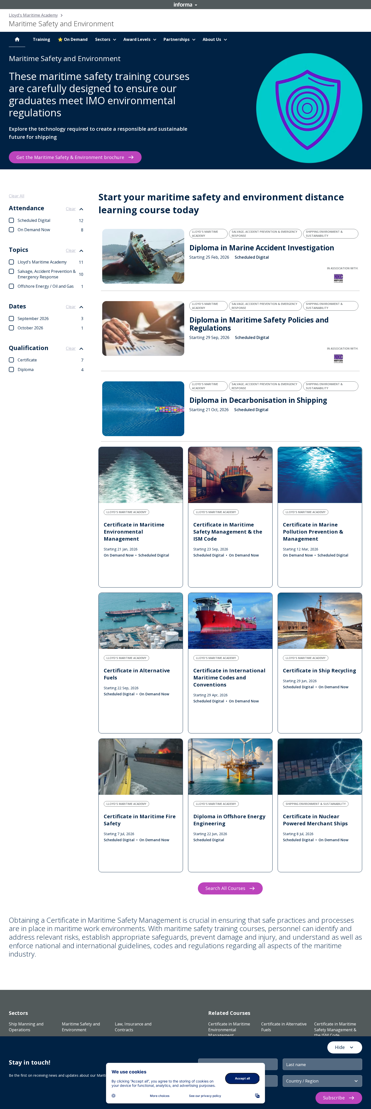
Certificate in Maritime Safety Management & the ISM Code (335, 1029)
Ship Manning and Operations (26, 1026)
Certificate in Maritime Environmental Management (229, 1029)
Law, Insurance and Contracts (133, 1026)
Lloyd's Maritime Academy (33, 15)
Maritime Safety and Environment (81, 1026)
